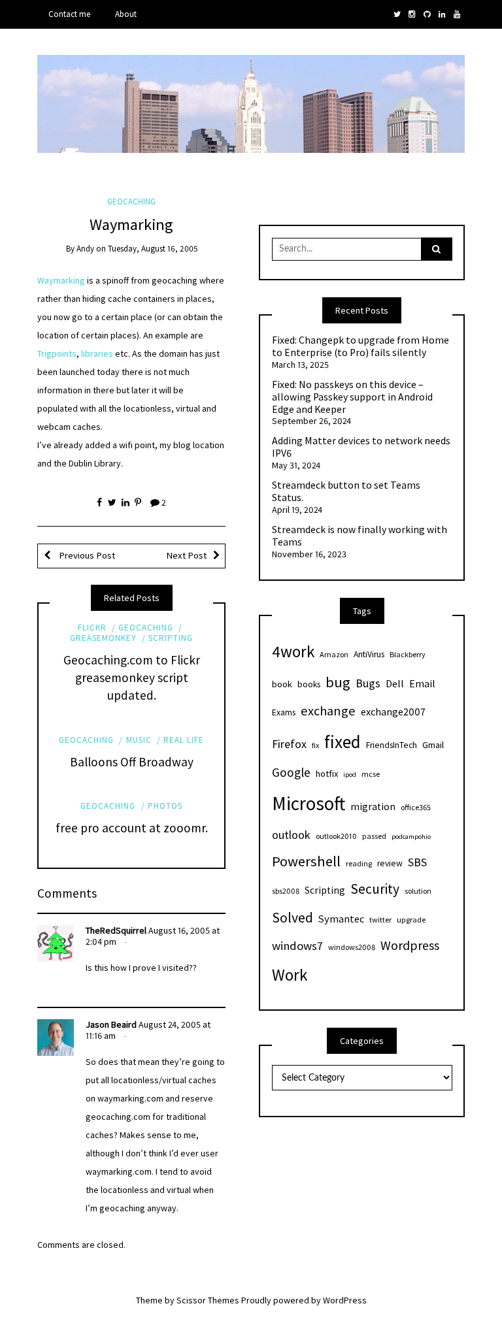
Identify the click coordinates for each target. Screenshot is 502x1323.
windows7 (297, 945)
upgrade (411, 919)
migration (372, 806)
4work (293, 651)
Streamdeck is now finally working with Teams (359, 536)
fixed (342, 741)
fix (315, 745)
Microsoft (308, 803)
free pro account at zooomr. (132, 828)
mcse (370, 774)
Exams (283, 712)
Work (289, 974)
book (282, 684)
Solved (292, 917)
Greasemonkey (103, 638)
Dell (395, 683)
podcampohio (411, 836)
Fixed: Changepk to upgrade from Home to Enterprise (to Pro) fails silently (360, 347)
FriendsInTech (391, 745)
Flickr (92, 627)
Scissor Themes (207, 1300)
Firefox (289, 743)
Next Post (186, 555)
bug (338, 682)
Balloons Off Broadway (131, 762)
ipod (349, 774)
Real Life (183, 739)
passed (374, 836)
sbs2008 (285, 891)
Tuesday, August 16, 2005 (152, 248)
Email (422, 683)
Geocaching (131, 201)
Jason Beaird (111, 1024)
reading (359, 863)
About (126, 14)
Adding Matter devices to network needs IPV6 (361, 447)
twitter (380, 919)
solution (418, 891)
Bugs (368, 683)
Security (374, 889)
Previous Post (86, 555)
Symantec (341, 918)
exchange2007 (393, 711)
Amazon (334, 654)
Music (138, 739)
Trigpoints (56, 353)
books (308, 684)
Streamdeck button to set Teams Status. (346, 492)
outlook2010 (336, 836)
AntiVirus (369, 654)
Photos (165, 805)
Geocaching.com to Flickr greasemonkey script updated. (131, 677)
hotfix (327, 773)
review (390, 863)
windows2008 (351, 947)
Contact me (69, 14)
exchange (328, 710)
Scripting (170, 638)
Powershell (306, 861)
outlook (291, 834)
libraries (97, 353)
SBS (417, 862)
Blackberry (408, 654)
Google (291, 772)
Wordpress (409, 945)
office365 (416, 807)
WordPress (345, 1300)
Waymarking (61, 280)
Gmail (433, 745)
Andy (85, 248)
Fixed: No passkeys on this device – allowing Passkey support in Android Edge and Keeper (352, 397)
